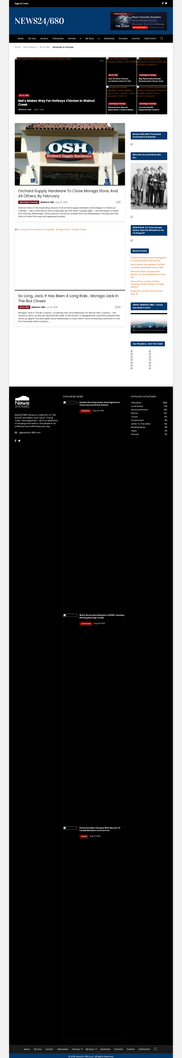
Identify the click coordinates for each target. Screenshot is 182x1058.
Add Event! (150, 38)
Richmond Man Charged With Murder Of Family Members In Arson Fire (148, 274)
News (21, 38)
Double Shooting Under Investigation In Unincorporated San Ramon (149, 259)
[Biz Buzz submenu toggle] (99, 38)
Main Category (30, 47)
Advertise (109, 38)
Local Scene (86, 624)
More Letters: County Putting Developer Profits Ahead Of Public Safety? (147, 284)
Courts (84, 836)
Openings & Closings (147, 75)
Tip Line (32, 38)
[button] (162, 38)
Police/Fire (85, 411)
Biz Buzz (89, 38)
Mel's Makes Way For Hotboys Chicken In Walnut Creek (56, 103)
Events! (136, 38)
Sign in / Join (21, 3)
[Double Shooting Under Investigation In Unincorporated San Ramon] (70, 507)
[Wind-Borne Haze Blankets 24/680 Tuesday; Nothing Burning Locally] (70, 720)
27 (119, 307)
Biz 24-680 (45, 47)
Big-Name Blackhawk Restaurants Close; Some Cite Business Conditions (152, 81)
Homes (72, 38)
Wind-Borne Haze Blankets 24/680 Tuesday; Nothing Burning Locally (148, 266)
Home (17, 47)
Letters (44, 38)
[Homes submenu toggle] (80, 38)
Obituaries (58, 38)
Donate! (123, 38)
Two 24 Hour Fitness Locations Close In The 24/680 (119, 81)
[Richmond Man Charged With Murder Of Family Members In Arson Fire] (70, 932)
